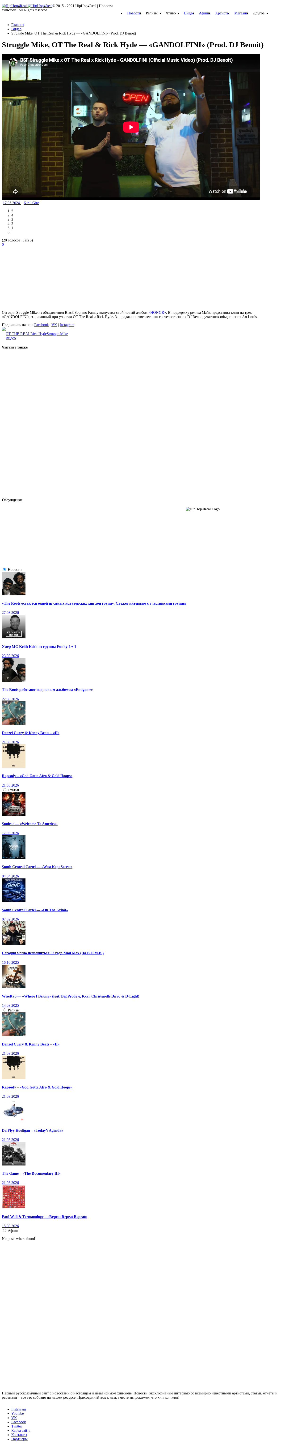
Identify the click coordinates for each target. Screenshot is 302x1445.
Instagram (67, 325)
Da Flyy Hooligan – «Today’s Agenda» (32, 1130)
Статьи (13, 790)
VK (54, 325)
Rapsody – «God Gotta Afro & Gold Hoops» (37, 776)
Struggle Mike (57, 334)
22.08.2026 (10, 699)
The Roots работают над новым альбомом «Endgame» (47, 690)
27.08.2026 (10, 613)
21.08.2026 (10, 742)
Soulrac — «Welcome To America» (30, 824)
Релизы (14, 1010)
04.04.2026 (10, 876)
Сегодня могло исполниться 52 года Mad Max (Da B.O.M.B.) (53, 953)
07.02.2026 (10, 919)
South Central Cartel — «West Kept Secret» (37, 867)
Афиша (204, 13)
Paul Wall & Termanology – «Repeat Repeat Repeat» (44, 1217)
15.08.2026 (10, 1226)
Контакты (19, 1435)
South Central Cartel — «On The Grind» (35, 910)
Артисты (222, 13)
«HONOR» (157, 312)
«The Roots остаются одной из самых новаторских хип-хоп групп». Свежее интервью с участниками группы (94, 603)
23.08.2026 (10, 656)
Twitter (16, 1426)
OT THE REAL (18, 334)
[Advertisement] (37, 276)
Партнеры (19, 1439)
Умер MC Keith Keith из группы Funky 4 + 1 (39, 647)
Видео (189, 13)
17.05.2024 (12, 203)
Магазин (241, 13)
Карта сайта (20, 1430)
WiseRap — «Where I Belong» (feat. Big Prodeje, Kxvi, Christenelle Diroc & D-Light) (70, 996)
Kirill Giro (31, 203)
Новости (134, 13)
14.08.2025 (10, 1005)
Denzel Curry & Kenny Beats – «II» (30, 733)
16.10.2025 (10, 962)
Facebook (41, 325)
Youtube (17, 1413)
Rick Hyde (38, 334)
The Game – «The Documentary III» (31, 1173)
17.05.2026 (10, 833)
